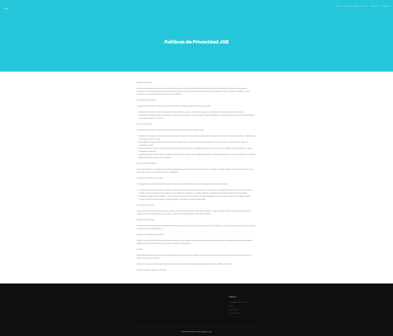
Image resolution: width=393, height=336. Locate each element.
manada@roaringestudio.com (238, 302)
